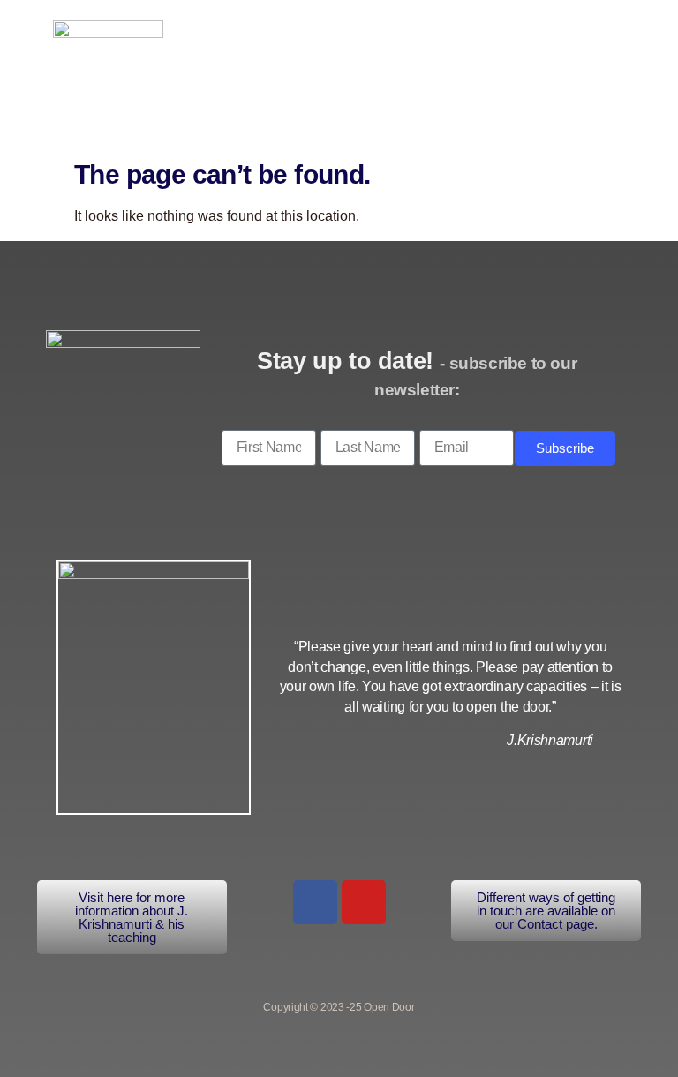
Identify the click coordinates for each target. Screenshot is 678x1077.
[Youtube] (364, 902)
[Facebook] (315, 902)
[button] (577, 71)
